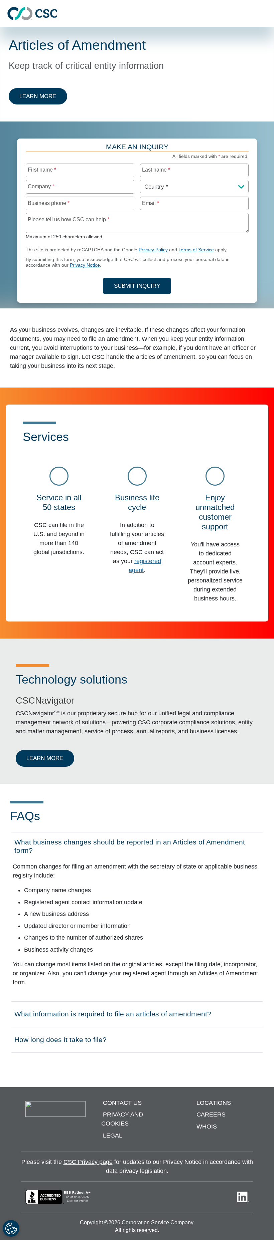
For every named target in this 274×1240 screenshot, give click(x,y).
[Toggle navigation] (265, 13)
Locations (213, 1102)
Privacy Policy (153, 249)
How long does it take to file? (60, 1042)
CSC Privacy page (88, 1162)
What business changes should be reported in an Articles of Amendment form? (129, 846)
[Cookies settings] (11, 1228)
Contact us (122, 1102)
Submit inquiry (137, 286)
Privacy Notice (85, 265)
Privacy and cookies (122, 1119)
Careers (211, 1114)
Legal (112, 1135)
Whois (206, 1126)
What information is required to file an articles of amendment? (112, 1016)
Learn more (43, 96)
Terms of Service (196, 249)
